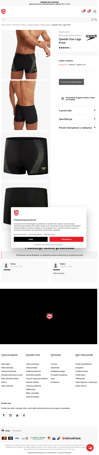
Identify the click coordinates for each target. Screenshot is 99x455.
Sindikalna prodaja (58, 371)
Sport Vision (6, 25)
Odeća (23, 25)
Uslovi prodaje (31, 367)
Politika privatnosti (33, 371)
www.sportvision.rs (39, 453)
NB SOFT (54, 453)
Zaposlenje (55, 367)
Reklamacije (30, 389)
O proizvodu (65, 110)
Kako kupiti (5, 364)
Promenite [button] (17, 430)
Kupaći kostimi (33, 25)
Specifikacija (65, 119)
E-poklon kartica (81, 371)
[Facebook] (3, 415)
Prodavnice (55, 382)
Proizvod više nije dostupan (71, 82)
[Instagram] (10, 415)
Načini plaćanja (7, 367)
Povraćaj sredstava (33, 386)
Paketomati (80, 378)
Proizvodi (15, 25)
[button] (49, 19)
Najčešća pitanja (32, 397)
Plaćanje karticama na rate (11, 375)
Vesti (53, 378)
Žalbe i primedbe (32, 393)
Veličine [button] (72, 65)
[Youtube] (17, 415)
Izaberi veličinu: (66, 61)
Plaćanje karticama (8, 371)
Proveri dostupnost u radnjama (75, 127)
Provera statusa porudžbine (37, 378)
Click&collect (80, 375)
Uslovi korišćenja (32, 364)
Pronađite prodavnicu (59, 375)
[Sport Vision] (3, 11)
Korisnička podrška (33, 375)
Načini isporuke (7, 386)
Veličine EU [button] (63, 65)
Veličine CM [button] (81, 65)
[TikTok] (24, 415)
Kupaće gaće (45, 25)
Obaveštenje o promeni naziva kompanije (50, 3)
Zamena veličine (32, 382)
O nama (54, 364)
